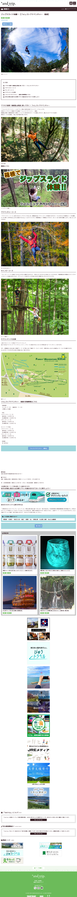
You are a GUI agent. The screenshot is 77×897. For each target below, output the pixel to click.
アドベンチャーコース (10, 88)
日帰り (10, 519)
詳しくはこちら (38, 819)
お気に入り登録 (8, 24)
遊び (23, 519)
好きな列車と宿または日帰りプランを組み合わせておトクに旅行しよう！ (22, 96)
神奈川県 (36, 519)
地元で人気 (17, 519)
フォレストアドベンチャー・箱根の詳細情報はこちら (17, 94)
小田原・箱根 (43, 519)
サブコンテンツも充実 (10, 92)
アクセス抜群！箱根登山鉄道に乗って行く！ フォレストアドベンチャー (22, 85)
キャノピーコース (9, 90)
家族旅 (5, 519)
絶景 (27, 519)
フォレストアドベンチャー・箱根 (38, 448)
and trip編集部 (52, 519)
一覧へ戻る (37, 526)
